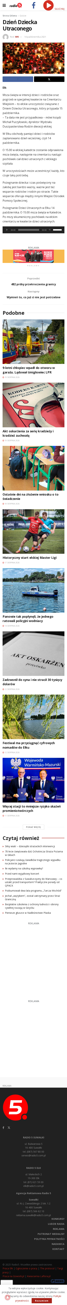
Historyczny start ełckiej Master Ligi (30, 557)
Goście (23, 15)
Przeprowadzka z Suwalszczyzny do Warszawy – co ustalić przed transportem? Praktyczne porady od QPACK (33, 882)
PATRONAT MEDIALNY (51, 1234)
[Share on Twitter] (49, 79)
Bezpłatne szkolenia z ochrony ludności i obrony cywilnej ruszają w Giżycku (32, 906)
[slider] (58, 229)
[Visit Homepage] (15, 5)
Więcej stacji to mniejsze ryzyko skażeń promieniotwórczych (32, 808)
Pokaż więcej (33, 827)
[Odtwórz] (7, 230)
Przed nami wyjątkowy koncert (22, 873)
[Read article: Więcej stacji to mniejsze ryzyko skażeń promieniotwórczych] (33, 780)
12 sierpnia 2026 (12, 689)
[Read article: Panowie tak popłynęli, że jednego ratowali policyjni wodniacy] (33, 590)
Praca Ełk (8, 1268)
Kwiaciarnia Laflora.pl (39, 1276)
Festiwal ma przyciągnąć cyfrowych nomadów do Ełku (29, 745)
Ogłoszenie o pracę (26, 1268)
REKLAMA (58, 1229)
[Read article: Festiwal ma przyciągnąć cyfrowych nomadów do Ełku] (33, 717)
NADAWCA (58, 1244)
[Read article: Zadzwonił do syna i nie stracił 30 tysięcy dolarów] (33, 653)
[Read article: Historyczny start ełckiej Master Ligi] (33, 531)
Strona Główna (10, 15)
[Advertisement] (33, 959)
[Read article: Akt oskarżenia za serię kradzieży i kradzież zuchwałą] (33, 405)
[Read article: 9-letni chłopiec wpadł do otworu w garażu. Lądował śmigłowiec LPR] (33, 341)
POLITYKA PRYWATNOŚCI (49, 1239)
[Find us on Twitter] (9, 1128)
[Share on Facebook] (18, 79)
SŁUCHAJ (59, 8)
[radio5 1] (33, 256)
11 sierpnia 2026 (12, 815)
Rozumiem (41, 1300)
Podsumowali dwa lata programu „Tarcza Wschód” (33, 890)
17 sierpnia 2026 (12, 562)
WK (17, 36)
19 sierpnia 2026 (12, 377)
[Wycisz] (50, 230)
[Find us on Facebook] (3, 1128)
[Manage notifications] (7, 1297)
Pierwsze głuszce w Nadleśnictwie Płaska (28, 912)
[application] (33, 229)
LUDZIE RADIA (56, 1223)
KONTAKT (58, 1249)
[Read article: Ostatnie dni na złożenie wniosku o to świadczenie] (33, 468)
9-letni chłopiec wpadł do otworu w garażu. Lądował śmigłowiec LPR (29, 370)
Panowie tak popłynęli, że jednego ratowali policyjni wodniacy (28, 618)
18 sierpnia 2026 (12, 503)
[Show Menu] (4, 5)
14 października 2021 (35, 36)
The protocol (47, 1268)
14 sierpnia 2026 (12, 626)
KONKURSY (58, 1218)
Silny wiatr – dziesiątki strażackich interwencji (30, 846)
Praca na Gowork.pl (13, 1276)
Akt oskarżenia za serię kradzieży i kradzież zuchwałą (28, 433)
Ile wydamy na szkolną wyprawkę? (24, 868)
